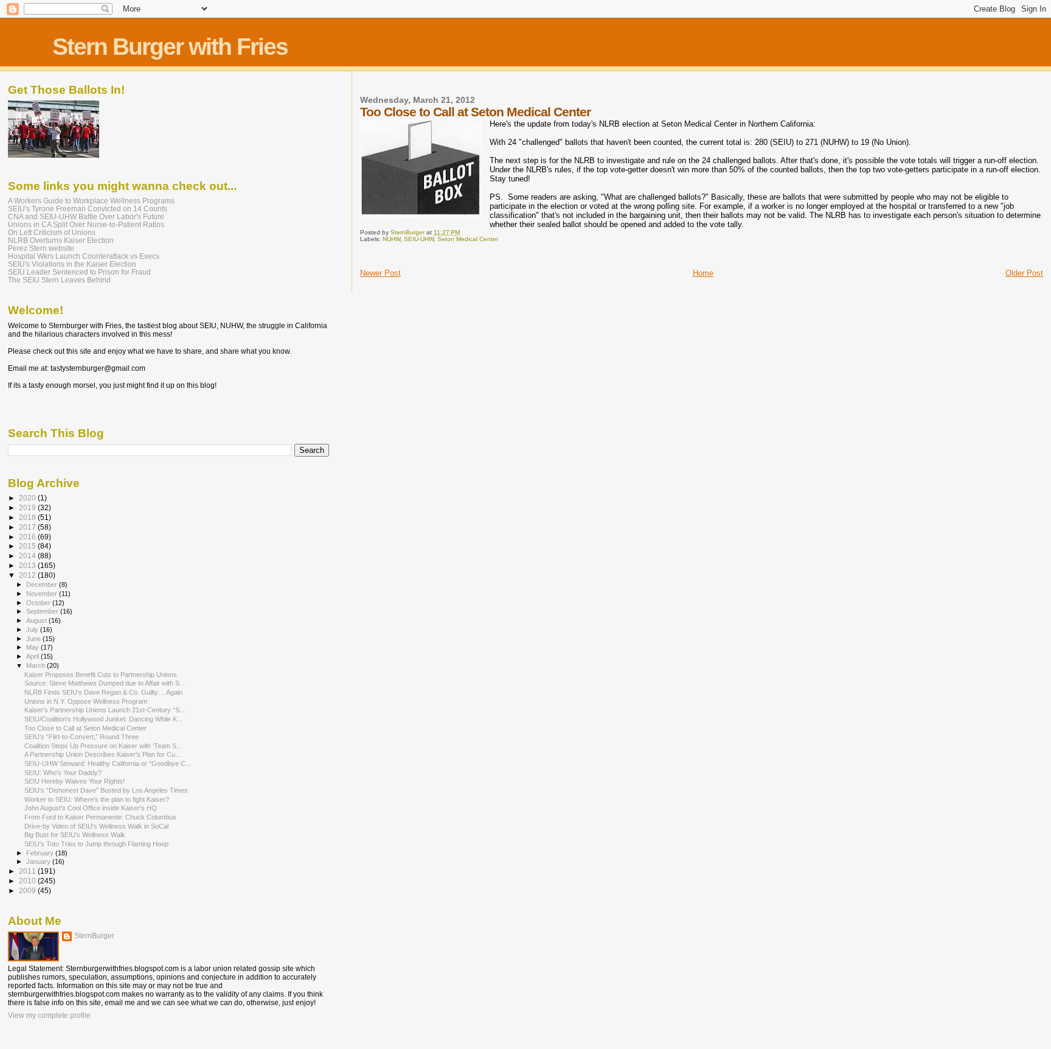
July (33, 629)
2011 (28, 871)
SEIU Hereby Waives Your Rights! (74, 781)
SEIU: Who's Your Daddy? (63, 772)
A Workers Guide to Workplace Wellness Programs (91, 201)
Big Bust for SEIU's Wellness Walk (74, 834)
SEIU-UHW (419, 239)
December (42, 584)
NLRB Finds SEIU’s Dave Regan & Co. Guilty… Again (103, 692)
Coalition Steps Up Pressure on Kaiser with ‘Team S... (103, 745)
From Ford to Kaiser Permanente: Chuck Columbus (100, 817)
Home (703, 273)
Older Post (1024, 273)
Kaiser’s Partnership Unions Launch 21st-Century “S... (104, 710)
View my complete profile (49, 1015)
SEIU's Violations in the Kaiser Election (72, 264)
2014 (28, 556)
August (37, 620)
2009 (28, 890)
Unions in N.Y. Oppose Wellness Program (85, 701)
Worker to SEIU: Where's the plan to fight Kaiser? (96, 799)
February (40, 853)
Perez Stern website (41, 248)
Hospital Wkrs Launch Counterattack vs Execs (83, 256)
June (34, 638)
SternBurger (94, 935)
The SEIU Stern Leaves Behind (59, 280)
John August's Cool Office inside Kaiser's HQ (90, 808)
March (36, 665)
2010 (28, 881)
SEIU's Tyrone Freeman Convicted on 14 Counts (87, 208)
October (39, 602)
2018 (28, 517)
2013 (28, 565)
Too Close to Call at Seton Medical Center (85, 728)
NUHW (391, 239)
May (33, 647)
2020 (28, 498)
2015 (28, 546)
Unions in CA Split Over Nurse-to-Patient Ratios (86, 224)
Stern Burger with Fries (170, 46)
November (42, 593)
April (33, 656)
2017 (28, 527)
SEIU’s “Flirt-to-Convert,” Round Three (81, 736)
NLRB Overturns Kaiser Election (61, 240)
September (43, 611)
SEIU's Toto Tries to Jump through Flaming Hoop (96, 843)
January (39, 861)
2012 (28, 575)
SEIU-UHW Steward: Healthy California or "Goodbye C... (107, 763)
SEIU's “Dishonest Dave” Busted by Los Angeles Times (106, 790)
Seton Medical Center (467, 239)
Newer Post (380, 273)
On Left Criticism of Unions (51, 232)
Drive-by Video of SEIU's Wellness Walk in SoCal (96, 826)
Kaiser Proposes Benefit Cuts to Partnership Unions (100, 674)
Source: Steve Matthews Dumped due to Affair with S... (104, 683)
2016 (28, 537)
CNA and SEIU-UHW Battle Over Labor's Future (86, 216)
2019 (28, 507)
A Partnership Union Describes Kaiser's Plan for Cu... (102, 754)
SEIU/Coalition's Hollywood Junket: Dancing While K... (103, 719)
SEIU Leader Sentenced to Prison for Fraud (79, 272)
